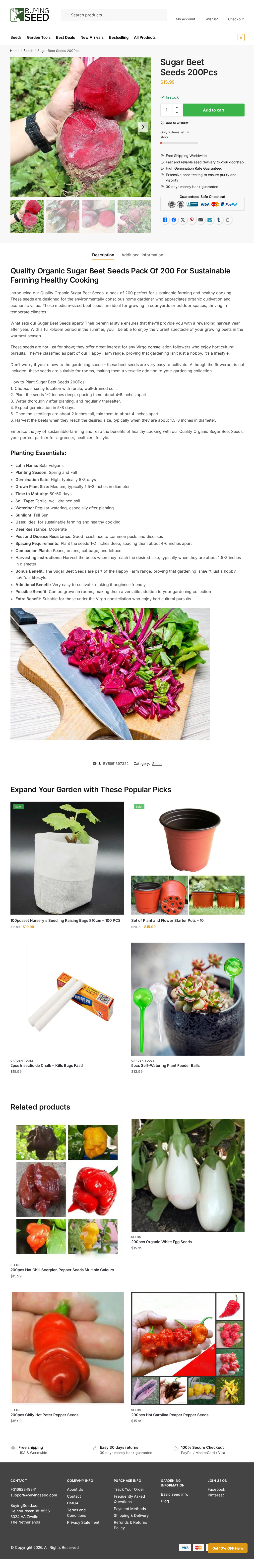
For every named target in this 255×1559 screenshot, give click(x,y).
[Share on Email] (200, 219)
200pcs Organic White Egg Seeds (161, 1241)
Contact (74, 1496)
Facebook (216, 1489)
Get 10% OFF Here (227, 1548)
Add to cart (213, 110)
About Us (75, 1489)
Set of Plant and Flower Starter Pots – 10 (167, 920)
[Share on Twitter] (182, 219)
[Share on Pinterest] (191, 219)
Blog (165, 1501)
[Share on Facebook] (173, 219)
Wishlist (211, 19)
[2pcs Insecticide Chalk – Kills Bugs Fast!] (67, 999)
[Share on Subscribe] (209, 219)
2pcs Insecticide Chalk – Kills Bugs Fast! (46, 1065)
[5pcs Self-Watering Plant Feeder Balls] (188, 999)
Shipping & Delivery (131, 1515)
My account (185, 19)
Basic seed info (174, 1494)
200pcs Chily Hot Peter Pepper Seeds (44, 1414)
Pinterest (216, 1495)
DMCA (72, 1503)
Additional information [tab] (142, 254)
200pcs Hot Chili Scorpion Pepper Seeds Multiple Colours (62, 1269)
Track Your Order (129, 1489)
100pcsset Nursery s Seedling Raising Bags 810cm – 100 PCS (65, 920)
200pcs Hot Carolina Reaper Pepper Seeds (169, 1414)
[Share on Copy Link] (227, 219)
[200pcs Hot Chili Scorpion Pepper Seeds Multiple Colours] (67, 1189)
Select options (67, 1286)
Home (14, 51)
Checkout (236, 19)
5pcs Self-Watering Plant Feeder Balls (165, 1065)
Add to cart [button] (67, 936)
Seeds (28, 51)
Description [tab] (103, 254)
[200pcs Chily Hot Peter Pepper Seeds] (67, 1348)
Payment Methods (130, 1508)
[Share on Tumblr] (218, 219)
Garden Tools (22, 1060)
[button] (143, 127)
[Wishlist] (116, 809)
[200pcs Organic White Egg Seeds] (188, 1175)
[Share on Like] (164, 219)
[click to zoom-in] (80, 127)
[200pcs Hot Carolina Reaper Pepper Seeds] (188, 1348)
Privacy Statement (83, 1522)
